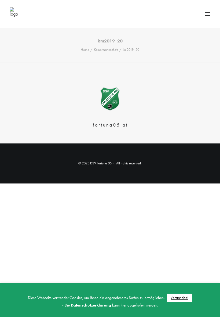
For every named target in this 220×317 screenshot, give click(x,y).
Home (85, 49)
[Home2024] (110, 99)
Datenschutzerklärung (91, 305)
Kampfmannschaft (106, 49)
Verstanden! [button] (179, 297)
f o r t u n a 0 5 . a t (110, 125)
